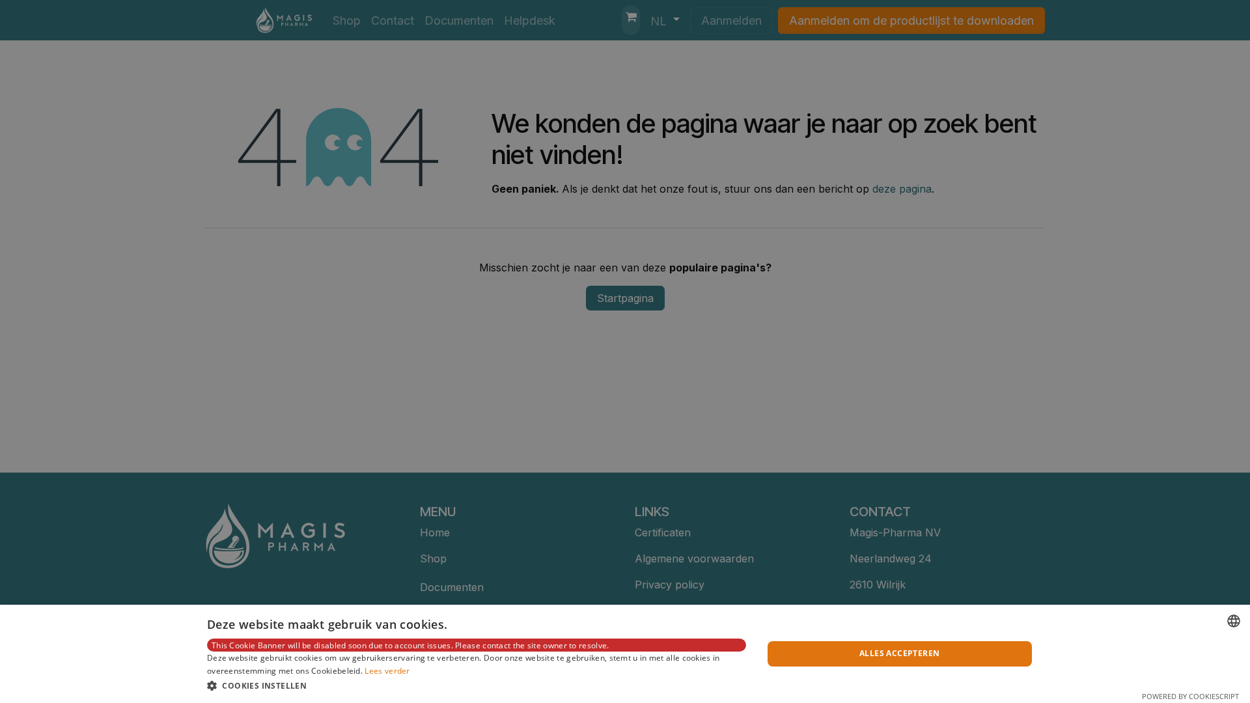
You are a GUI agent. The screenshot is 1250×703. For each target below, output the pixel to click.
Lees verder (387, 670)
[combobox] (1233, 620)
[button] (476, 685)
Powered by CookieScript (1190, 696)
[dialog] (625, 654)
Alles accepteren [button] (899, 653)
